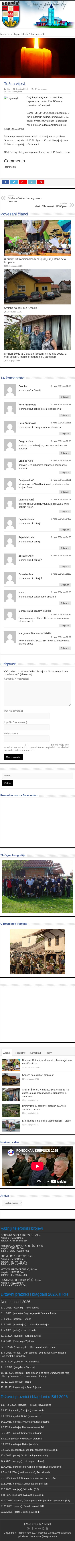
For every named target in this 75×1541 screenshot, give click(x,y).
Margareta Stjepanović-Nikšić (35, 610)
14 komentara (41, 89)
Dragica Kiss (26, 441)
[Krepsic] (37, 14)
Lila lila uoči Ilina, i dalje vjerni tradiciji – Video (46, 1120)
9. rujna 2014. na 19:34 (61, 614)
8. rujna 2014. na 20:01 (61, 480)
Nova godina (32, 1307)
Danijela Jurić (26, 480)
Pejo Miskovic (26, 519)
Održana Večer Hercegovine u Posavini (25, 199)
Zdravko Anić (26, 555)
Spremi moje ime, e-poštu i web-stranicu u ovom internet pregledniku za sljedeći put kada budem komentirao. (36, 747)
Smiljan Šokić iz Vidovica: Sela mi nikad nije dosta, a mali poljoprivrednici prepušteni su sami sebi (35, 355)
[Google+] (29, 1528)
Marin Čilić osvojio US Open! (51, 205)
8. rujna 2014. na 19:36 (61, 441)
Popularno (20, 1052)
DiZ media (44, 1524)
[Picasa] (43, 1528)
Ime (13, 711)
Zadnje (6, 1052)
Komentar (16, 678)
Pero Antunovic (27, 404)
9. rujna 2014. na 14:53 (61, 519)
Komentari (35, 1052)
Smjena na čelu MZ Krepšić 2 (21, 307)
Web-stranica (11, 733)
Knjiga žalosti (20, 34)
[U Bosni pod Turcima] (37, 951)
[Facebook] (32, 1528)
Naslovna (5, 34)
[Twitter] (35, 1528)
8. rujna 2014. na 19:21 (61, 404)
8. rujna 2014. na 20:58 (61, 386)
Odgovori (65, 397)
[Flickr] (39, 1528)
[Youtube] (47, 1528)
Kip (8, 89)
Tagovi (48, 1052)
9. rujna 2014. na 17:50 (61, 592)
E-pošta (15, 722)
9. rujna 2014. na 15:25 (61, 555)
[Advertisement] (29, 1014)
